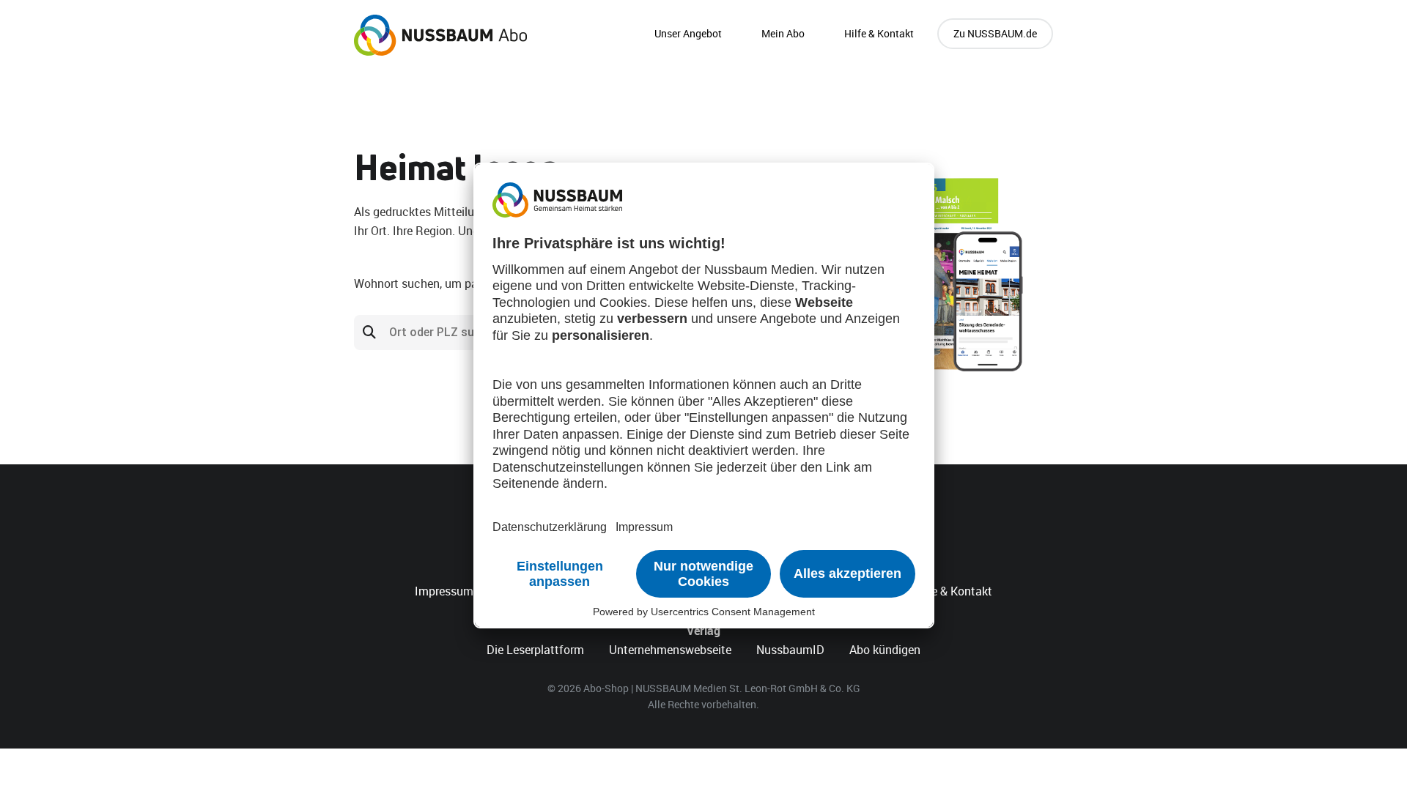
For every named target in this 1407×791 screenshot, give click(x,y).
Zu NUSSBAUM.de (995, 33)
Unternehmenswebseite (670, 650)
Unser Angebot (688, 33)
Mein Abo (783, 33)
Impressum (444, 591)
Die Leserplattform (535, 650)
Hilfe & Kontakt (879, 33)
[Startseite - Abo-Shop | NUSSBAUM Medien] (440, 35)
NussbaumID (790, 650)
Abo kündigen (884, 650)
